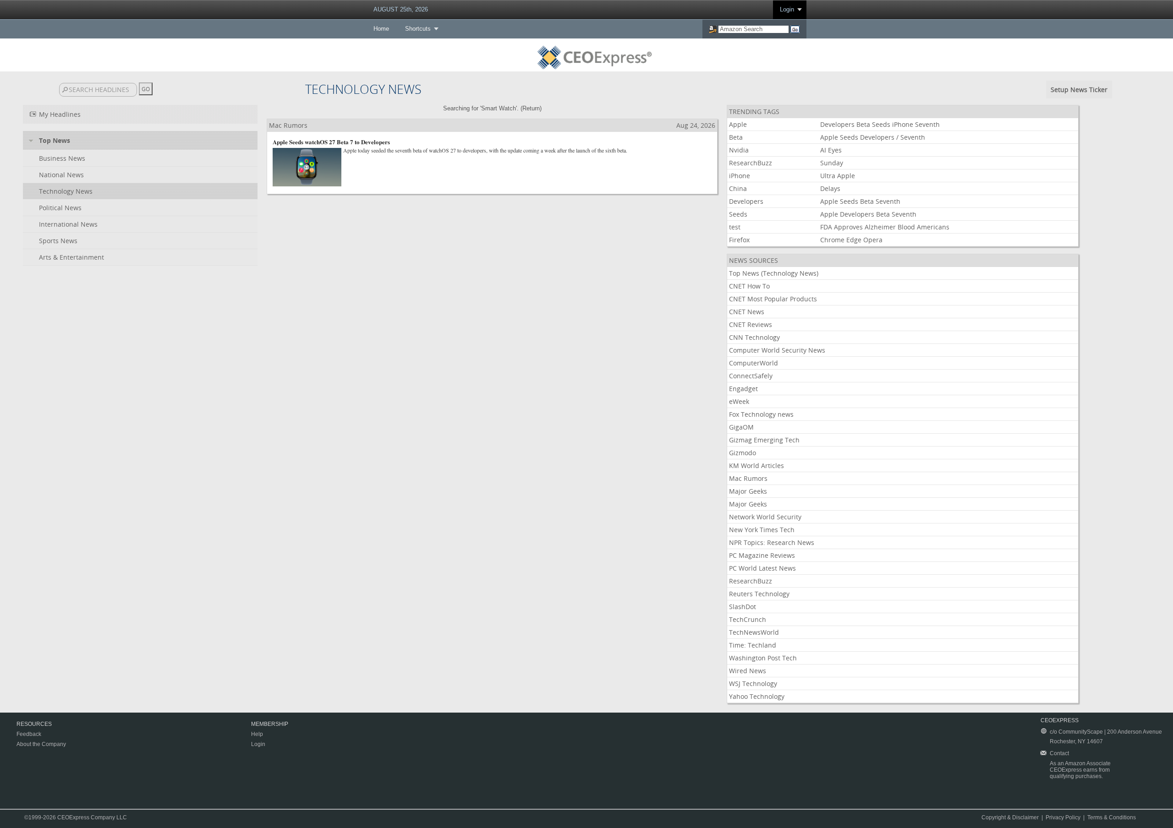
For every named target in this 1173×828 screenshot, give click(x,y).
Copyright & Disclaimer (1010, 817)
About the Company (41, 744)
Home (381, 28)
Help (257, 734)
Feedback (28, 734)
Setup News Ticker (1079, 89)
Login (787, 9)
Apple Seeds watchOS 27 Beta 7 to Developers (331, 141)
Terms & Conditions (1111, 817)
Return (531, 108)
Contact (1059, 753)
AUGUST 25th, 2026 (400, 9)
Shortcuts (418, 28)
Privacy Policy (1063, 817)
